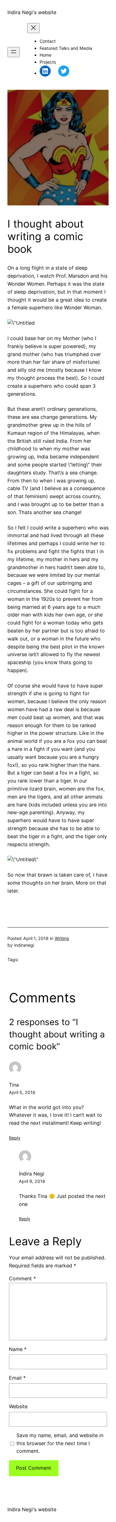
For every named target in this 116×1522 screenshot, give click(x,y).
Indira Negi (31, 1174)
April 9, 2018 (32, 1181)
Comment (22, 1278)
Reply (14, 1137)
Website (18, 1406)
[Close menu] (33, 28)
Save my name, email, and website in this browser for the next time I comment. (59, 1443)
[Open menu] (13, 52)
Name (18, 1349)
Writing (62, 938)
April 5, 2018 (22, 1092)
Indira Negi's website (31, 12)
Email (17, 1378)
